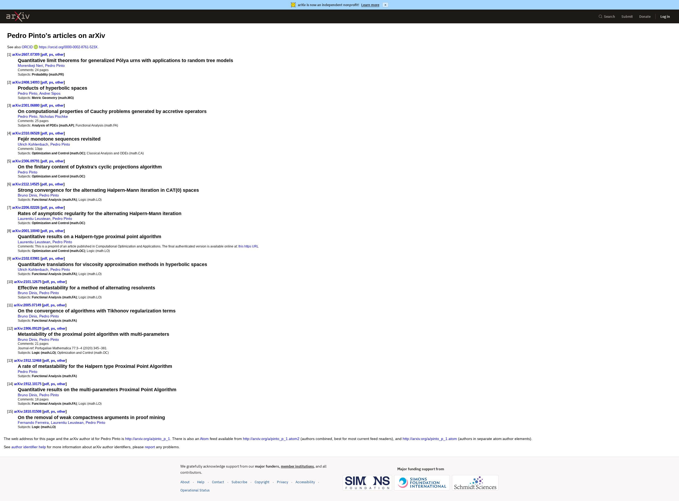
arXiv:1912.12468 (27, 361)
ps (51, 54)
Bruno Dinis (27, 195)
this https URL (248, 246)
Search (609, 16)
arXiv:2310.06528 (26, 133)
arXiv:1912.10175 (27, 384)
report (150, 447)
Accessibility (305, 482)
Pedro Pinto (55, 65)
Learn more (370, 5)
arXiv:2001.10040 (26, 231)
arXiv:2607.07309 (26, 54)
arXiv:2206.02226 (26, 208)
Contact (218, 482)
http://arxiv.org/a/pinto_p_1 (147, 439)
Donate (645, 16)
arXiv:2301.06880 (26, 105)
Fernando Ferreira (33, 422)
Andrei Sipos (49, 93)
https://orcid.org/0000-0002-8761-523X (68, 47)
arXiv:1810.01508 (27, 411)
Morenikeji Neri (30, 65)
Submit (627, 16)
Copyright (262, 482)
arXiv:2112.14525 (25, 184)
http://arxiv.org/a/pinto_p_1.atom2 (271, 439)
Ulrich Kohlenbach (33, 144)
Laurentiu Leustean (34, 218)
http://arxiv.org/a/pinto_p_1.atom (430, 439)
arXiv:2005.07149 (27, 305)
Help (200, 482)
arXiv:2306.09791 (26, 161)
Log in (665, 16)
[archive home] (17, 16)
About (185, 482)
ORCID (27, 47)
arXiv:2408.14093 (26, 82)
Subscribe (239, 482)
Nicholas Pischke (54, 116)
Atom (204, 439)
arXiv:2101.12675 (27, 282)
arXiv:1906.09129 (27, 328)
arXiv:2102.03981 (26, 258)
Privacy (282, 482)
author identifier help (28, 447)
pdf (44, 54)
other (59, 54)
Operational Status (195, 490)
